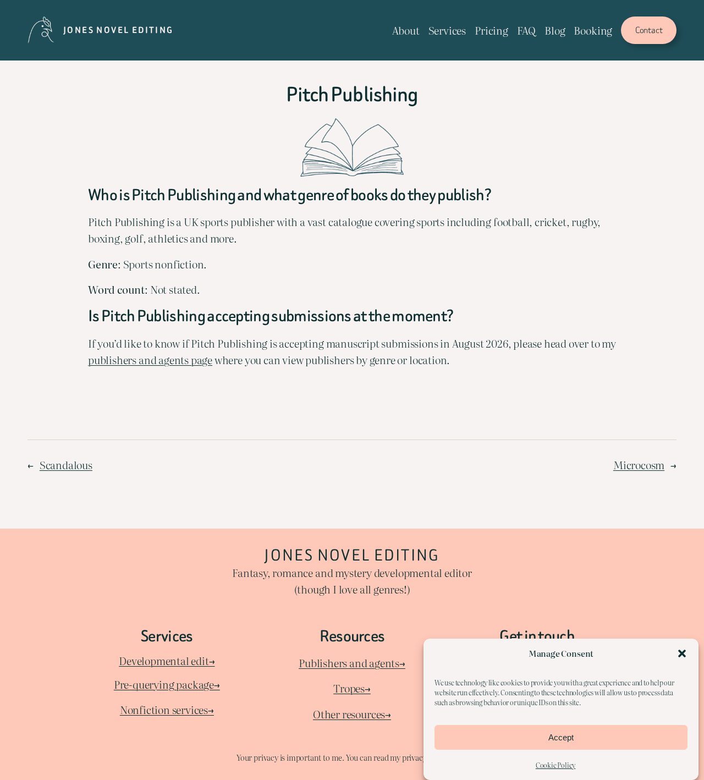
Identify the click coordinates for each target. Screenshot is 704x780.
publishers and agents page (150, 359)
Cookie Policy (556, 765)
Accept (561, 736)
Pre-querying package (164, 684)
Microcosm (638, 465)
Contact (649, 30)
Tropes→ (352, 688)
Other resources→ (352, 714)
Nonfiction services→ (167, 709)
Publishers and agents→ (352, 663)
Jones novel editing (118, 30)
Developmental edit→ (167, 660)
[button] (682, 653)
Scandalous (66, 465)
